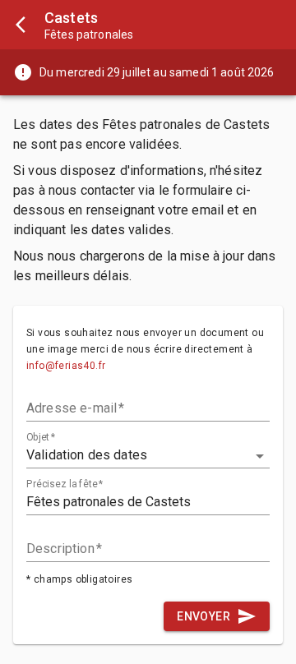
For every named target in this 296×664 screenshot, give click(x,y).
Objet (40, 437)
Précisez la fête (65, 484)
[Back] (22, 24)
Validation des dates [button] (86, 455)
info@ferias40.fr (65, 365)
